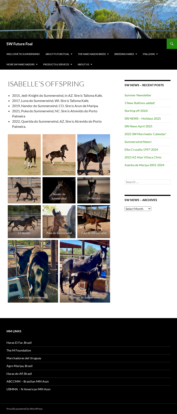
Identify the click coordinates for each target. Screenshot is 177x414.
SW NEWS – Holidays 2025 (143, 118)
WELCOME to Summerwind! (23, 54)
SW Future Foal (19, 43)
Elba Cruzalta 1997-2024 (141, 149)
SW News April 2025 (138, 126)
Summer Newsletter (138, 95)
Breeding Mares (124, 54)
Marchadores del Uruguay (23, 358)
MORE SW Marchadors (20, 64)
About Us (83, 64)
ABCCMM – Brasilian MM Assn (27, 381)
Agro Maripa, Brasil (19, 366)
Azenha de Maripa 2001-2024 (144, 165)
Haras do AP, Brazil (19, 373)
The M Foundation (18, 350)
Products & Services (56, 64)
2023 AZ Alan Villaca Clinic (143, 157)
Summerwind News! (138, 142)
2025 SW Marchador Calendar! (145, 134)
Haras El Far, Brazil (19, 342)
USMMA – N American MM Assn (28, 389)
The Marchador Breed (92, 54)
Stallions (149, 54)
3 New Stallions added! (140, 103)
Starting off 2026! (136, 110)
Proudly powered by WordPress (24, 408)
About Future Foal (57, 54)
